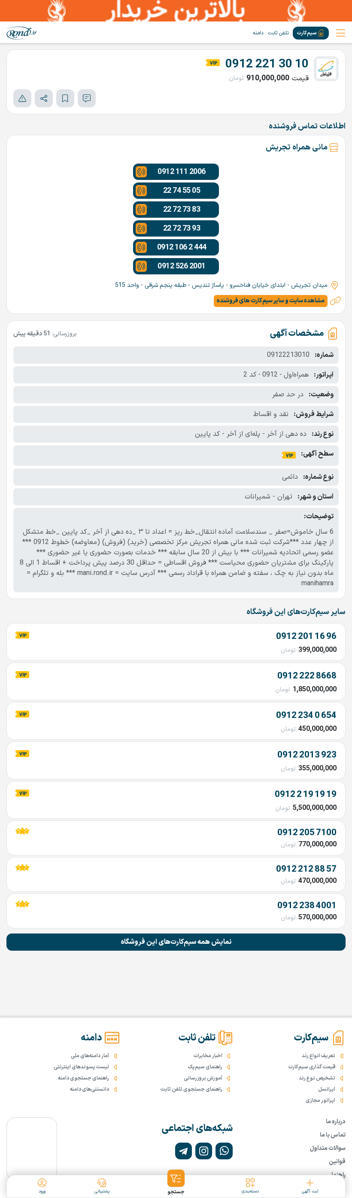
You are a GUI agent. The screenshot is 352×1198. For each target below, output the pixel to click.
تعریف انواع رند (318, 1056)
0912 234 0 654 (306, 715)
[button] (176, 1182)
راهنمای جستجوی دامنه (83, 1078)
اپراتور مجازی (320, 1100)
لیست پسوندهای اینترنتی (81, 1067)
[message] (87, 98)
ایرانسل (326, 1089)
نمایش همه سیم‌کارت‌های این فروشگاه (176, 942)
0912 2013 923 (307, 755)
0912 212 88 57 (306, 869)
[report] (22, 98)
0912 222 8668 (307, 676)
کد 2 (249, 375)
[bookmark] (65, 98)
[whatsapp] (223, 1151)
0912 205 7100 (307, 833)
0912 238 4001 (307, 906)
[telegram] (183, 1151)
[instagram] (203, 1151)
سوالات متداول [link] (328, 1148)
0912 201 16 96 (306, 636)
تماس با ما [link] (333, 1135)
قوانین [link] (337, 1161)
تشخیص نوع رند (317, 1078)
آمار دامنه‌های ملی (90, 1056)
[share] (44, 98)
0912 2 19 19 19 (306, 794)
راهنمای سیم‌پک (205, 1067)
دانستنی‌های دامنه (89, 1089)
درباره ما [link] (336, 1121)
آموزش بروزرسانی (203, 1078)
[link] (21, 33)
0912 (270, 375)
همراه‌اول (296, 375)
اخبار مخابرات (208, 1056)
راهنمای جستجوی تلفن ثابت (191, 1089)
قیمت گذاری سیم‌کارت (311, 1067)
